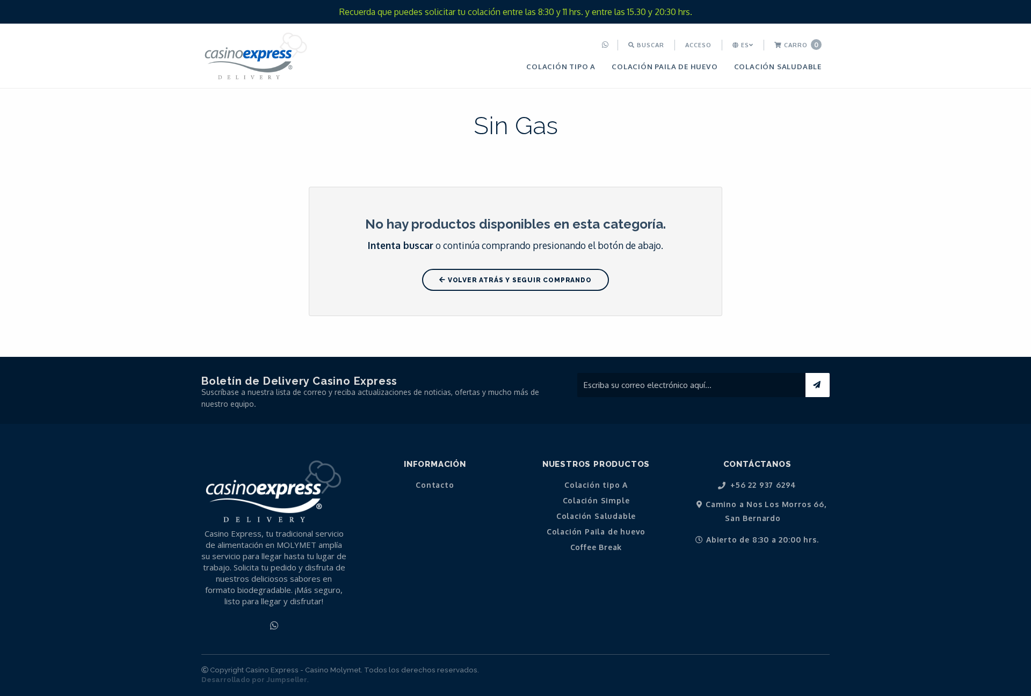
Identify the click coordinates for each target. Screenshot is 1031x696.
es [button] (744, 45)
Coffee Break (596, 547)
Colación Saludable (778, 66)
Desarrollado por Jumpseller (254, 680)
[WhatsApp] (606, 45)
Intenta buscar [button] (400, 245)
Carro (800, 45)
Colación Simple (596, 500)
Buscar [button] (649, 45)
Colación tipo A (561, 66)
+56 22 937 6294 (762, 485)
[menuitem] (606, 45)
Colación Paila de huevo (664, 66)
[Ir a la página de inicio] (256, 57)
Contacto (435, 485)
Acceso (698, 45)
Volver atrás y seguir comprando (519, 280)
